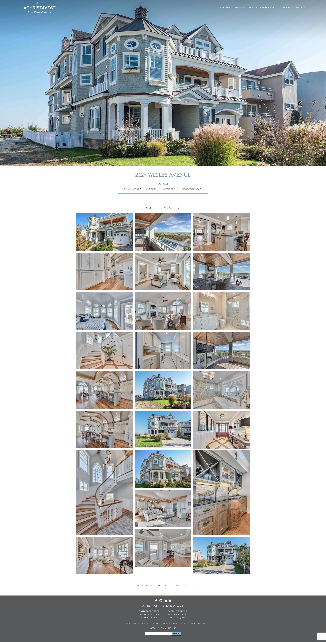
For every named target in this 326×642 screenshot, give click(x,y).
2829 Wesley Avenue (182, 585)
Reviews (286, 8)
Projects (162, 585)
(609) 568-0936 (198, 623)
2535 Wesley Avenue (143, 585)
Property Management (263, 8)
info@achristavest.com (169, 623)
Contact (300, 8)
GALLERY (225, 8)
